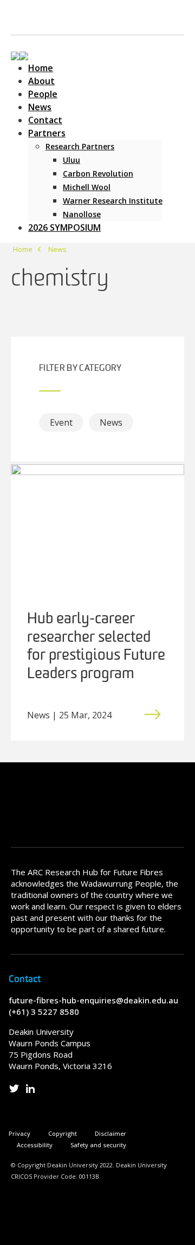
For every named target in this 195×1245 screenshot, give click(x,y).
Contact (45, 120)
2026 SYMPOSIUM (64, 227)
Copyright (62, 1133)
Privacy (19, 1133)
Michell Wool (86, 187)
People (42, 94)
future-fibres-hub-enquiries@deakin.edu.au (93, 1000)
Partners (47, 133)
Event (61, 422)
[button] (19, 55)
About (41, 81)
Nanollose (82, 214)
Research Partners (80, 146)
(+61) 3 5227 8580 (44, 1011)
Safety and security (98, 1145)
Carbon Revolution (98, 173)
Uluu (71, 160)
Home (40, 68)
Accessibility (35, 1145)
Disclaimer (110, 1133)
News (39, 107)
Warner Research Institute (112, 200)
